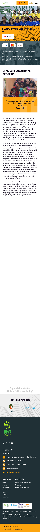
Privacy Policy (6, 529)
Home (4, 483)
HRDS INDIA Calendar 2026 (24, 483)
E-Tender (19, 485)
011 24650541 (10, 461)
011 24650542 (18, 461)
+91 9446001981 (21, 465)
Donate (23, 3)
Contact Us (6, 497)
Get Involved (6, 487)
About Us (5, 494)
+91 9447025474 (11, 465)
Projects (5, 485)
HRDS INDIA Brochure (23, 487)
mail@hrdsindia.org (12, 468)
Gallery (4, 492)
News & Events (7, 490)
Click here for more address (11, 472)
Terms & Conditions (16, 529)
